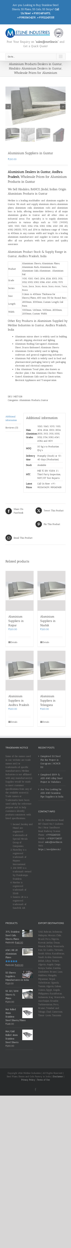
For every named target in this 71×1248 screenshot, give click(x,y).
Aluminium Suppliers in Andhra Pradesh (18, 700)
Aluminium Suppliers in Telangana (48, 700)
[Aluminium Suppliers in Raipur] (19, 591)
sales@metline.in (53, 842)
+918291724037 (54, 838)
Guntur (44, 400)
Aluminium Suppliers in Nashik (48, 621)
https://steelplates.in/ (49, 849)
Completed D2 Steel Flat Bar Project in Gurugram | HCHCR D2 (50, 761)
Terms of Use (43, 1080)
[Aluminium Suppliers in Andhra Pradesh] (19, 670)
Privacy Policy (28, 1080)
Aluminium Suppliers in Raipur (16, 621)
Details (14, 642)
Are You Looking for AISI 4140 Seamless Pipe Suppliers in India (51, 793)
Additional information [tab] (11, 418)
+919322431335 (53, 834)
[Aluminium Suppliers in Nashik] (51, 591)
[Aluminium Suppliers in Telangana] (51, 670)
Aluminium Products (29, 400)
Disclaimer (58, 1076)
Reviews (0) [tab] (11, 427)
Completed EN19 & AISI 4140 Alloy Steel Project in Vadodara (51, 778)
